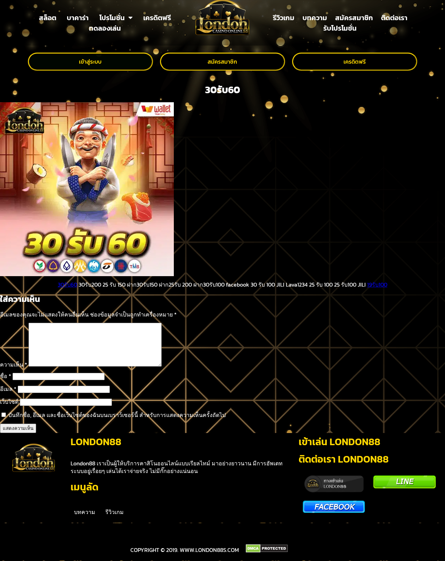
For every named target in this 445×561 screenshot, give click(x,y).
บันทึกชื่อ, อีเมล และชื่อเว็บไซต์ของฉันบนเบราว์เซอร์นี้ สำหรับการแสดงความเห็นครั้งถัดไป (117, 415)
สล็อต (47, 18)
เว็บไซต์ (9, 402)
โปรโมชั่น (112, 18)
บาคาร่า (78, 18)
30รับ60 (67, 284)
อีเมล (8, 389)
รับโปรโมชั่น (340, 28)
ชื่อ (5, 376)
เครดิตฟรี (157, 18)
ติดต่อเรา (394, 18)
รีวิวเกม (283, 18)
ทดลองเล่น (105, 28)
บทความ (314, 18)
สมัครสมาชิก (354, 18)
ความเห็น (13, 364)
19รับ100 (377, 284)
